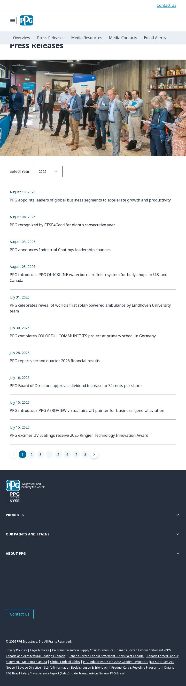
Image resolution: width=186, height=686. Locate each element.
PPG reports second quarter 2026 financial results (55, 360)
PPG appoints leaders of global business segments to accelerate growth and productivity (90, 200)
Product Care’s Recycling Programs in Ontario (143, 667)
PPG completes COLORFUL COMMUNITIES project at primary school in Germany (83, 336)
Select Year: (20, 171)
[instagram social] (38, 583)
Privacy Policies (16, 650)
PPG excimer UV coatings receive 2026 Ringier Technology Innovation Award (79, 435)
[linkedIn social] (18, 583)
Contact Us (166, 5)
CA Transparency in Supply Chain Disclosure (82, 650)
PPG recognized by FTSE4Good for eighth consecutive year (62, 225)
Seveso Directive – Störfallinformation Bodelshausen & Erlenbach (63, 667)
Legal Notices (39, 650)
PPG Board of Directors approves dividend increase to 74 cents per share (76, 385)
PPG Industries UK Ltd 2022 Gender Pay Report (115, 662)
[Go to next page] (94, 454)
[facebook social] (9, 583)
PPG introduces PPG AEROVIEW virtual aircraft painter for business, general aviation (87, 410)
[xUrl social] (28, 583)
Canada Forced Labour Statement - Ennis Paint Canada (106, 656)
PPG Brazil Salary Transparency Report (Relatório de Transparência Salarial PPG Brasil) (65, 673)
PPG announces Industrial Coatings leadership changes (60, 249)
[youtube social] (47, 583)
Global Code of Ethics (65, 662)
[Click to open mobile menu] (13, 20)
